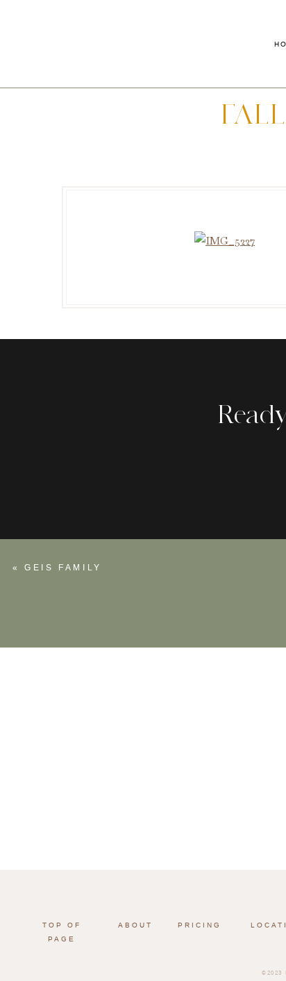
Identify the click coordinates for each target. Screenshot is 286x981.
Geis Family (63, 567)
